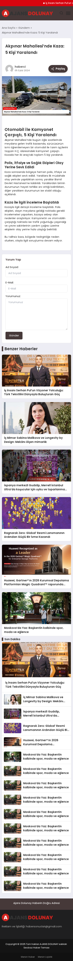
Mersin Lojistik (45, 956)
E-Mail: (9, 282)
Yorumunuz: (13, 296)
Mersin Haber (28, 956)
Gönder (14, 335)
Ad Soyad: (12, 267)
